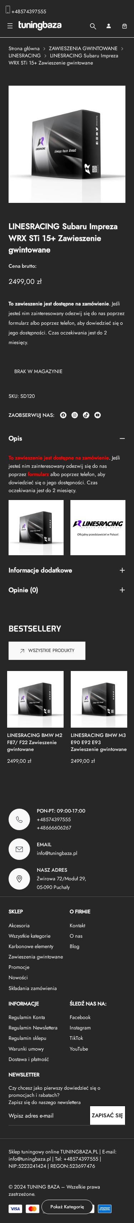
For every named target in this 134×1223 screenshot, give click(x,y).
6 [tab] (79, 782)
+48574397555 (28, 11)
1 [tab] (17, 782)
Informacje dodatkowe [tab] (40, 570)
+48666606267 (54, 827)
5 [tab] (67, 782)
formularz (19, 323)
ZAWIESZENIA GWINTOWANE (83, 48)
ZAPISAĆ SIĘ (107, 1115)
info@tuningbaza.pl (57, 853)
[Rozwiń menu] (10, 26)
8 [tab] (104, 782)
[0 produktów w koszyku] (124, 26)
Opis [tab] (15, 438)
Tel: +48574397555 (76, 1158)
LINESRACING (25, 55)
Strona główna (24, 48)
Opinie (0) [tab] (23, 590)
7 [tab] (92, 782)
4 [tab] (54, 782)
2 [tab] (29, 782)
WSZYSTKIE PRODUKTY (51, 650)
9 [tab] (117, 782)
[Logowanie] (108, 26)
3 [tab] (42, 782)
